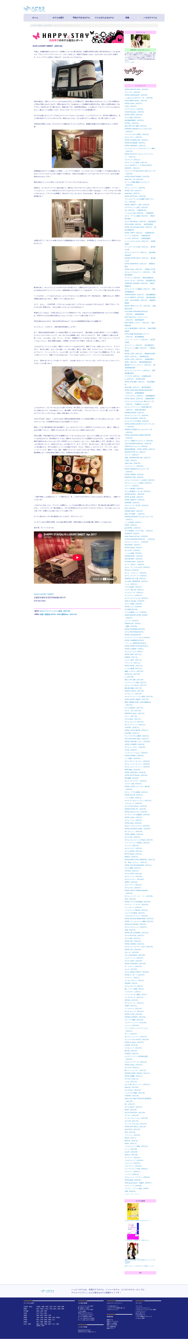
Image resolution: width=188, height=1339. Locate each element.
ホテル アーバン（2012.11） (135, 1003)
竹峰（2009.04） (131, 1191)
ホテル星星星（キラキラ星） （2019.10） (139, 531)
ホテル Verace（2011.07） (134, 1107)
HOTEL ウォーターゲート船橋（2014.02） (139, 921)
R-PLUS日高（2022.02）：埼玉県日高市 (139, 224)
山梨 (41, 1311)
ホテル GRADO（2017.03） (134, 708)
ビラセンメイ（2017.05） (134, 694)
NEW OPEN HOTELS (84, 1330)
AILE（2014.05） (131, 899)
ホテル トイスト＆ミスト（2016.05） (138, 764)
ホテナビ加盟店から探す (85, 1316)
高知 (49, 1322)
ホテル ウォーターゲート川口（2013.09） (139, 947)
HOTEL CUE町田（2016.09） (135, 744)
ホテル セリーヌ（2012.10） (135, 1011)
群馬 (63, 1308)
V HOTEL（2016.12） (132, 727)
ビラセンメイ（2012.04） (134, 1048)
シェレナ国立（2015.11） (134, 798)
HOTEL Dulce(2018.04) (133, 635)
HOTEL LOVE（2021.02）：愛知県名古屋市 (140, 354)
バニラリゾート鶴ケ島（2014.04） (137, 910)
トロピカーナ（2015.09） (134, 803)
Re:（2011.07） (130, 1104)
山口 (53, 1319)
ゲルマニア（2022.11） (133, 160)
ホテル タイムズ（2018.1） (134, 652)
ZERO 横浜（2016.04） (133, 770)
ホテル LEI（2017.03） (133, 711)
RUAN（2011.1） (131, 1138)
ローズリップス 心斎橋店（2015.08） (138, 815)
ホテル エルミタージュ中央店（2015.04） (139, 840)
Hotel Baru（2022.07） (133, 193)
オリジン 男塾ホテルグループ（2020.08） (139, 441)
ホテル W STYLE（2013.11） (135, 935)
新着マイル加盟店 (112, 1323)
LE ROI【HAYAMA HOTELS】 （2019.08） (140, 539)
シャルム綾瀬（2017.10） (134, 668)
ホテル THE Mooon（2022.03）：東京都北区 (140, 221)
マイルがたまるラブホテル (85, 1314)
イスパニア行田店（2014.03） (135, 913)
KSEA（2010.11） (131, 1143)
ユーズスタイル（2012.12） (134, 997)
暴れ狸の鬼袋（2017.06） (134, 688)
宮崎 (57, 1324)
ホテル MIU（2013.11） (133, 938)
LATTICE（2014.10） (132, 871)
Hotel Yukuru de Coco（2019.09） (137, 536)
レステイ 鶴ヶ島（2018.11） (135, 590)
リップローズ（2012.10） (134, 1008)
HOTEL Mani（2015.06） (133, 823)
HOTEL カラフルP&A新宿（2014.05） (138, 902)
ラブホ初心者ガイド (112, 1306)
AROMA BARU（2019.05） (134, 556)
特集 (127, 17)
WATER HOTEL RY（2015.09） (136, 809)
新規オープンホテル (112, 1321)
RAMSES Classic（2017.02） (135, 713)
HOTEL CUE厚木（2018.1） (135, 649)
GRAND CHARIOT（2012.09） (135, 1017)
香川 (37, 1322)
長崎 (45, 1324)
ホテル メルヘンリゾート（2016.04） (138, 767)
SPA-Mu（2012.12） (132, 1000)
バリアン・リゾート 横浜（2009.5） (137, 1188)
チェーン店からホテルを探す (86, 1320)
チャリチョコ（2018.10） (134, 595)
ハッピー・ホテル (36, 25)
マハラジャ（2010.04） (133, 1157)
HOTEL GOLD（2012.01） (134, 1065)
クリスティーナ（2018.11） (134, 592)
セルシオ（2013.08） (132, 952)
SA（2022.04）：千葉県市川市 (135, 210)
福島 (63, 1306)
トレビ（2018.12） (131, 584)
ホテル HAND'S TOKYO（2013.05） (137, 972)
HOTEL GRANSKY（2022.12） (136, 146)
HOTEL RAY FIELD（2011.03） (136, 1127)
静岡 (45, 1315)
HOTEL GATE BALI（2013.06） (136, 964)
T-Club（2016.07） (131, 750)
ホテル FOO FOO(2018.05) (134, 632)
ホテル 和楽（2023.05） (133, 117)
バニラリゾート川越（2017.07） (136, 682)
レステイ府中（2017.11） (134, 660)
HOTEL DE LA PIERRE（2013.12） (137, 933)
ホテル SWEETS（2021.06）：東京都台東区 (140, 297)
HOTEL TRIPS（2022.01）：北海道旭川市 (139, 233)
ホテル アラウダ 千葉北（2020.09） (137, 421)
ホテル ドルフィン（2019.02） (136, 573)
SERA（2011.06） (131, 1110)
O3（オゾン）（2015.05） (134, 831)
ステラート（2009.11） (133, 1172)
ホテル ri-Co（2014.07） (133, 888)
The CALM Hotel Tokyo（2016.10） (137, 739)
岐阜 (41, 1315)
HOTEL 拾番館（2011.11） (134, 1076)
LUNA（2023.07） (131, 106)
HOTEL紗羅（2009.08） (133, 1180)
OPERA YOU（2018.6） (133, 623)
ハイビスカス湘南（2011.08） (135, 1093)
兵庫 (41, 1317)
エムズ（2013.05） (131, 969)
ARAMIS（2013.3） (132, 983)
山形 (51, 1306)
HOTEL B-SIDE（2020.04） (134, 497)
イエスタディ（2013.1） (133, 992)
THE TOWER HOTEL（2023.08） (136, 101)
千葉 (51, 1308)
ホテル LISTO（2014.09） (134, 874)
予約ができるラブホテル (85, 1313)
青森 (43, 1306)
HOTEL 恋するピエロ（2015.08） (136, 812)
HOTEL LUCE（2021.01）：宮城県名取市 (139, 359)
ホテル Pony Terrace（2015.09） (136, 806)
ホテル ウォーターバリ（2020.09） (137, 415)
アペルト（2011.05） (132, 1115)
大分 (53, 1324)
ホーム (35, 17)
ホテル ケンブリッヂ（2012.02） (136, 1062)
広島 (41, 1319)
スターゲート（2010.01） (134, 1166)
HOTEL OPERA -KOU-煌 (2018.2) (136, 646)
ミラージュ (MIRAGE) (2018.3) (135, 643)
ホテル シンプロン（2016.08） (135, 747)
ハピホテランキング (112, 1309)
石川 (37, 1313)
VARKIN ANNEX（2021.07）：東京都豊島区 (140, 295)
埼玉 (47, 1308)
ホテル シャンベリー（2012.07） (136, 1037)
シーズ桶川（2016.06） (133, 758)
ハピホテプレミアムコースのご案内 (146, 1309)
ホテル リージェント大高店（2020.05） (138, 483)
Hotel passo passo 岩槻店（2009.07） (139, 1183)
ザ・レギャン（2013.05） (134, 966)
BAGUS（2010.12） (132, 1141)
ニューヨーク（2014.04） (134, 907)
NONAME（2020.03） (132, 503)
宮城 (59, 1306)
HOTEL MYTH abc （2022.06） (136, 196)
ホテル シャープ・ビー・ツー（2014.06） (139, 896)
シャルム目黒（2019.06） (134, 553)
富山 (41, 1313)
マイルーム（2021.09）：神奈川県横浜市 (139, 278)
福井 (45, 1313)
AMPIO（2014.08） (131, 882)
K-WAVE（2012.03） (132, 1053)
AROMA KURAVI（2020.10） (135, 413)
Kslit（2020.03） (130, 508)
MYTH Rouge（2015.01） (134, 854)
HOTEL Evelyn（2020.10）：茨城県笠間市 (139, 399)
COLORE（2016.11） (132, 733)
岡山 (37, 1319)
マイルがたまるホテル (104, 17)
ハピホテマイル (150, 17)
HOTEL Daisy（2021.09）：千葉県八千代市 (140, 269)
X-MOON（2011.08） (132, 1096)
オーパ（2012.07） (131, 1034)
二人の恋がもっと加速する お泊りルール (137, 1240)
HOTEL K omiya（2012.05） (135, 1042)
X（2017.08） (130, 677)
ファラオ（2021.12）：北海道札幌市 (137, 238)
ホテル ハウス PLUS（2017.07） (136, 685)
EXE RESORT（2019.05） (134, 559)
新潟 (37, 1311)
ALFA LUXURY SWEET (44, 594)
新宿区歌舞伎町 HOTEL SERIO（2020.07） (140, 449)
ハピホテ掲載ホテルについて (144, 1316)
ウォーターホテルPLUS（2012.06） (137, 1039)
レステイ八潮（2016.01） (134, 784)
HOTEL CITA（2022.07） (133, 191)
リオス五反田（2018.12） (134, 587)
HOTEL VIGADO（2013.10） (135, 944)
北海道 (38, 1306)
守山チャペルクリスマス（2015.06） (137, 826)
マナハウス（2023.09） (133, 92)
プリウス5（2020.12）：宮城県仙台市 (138, 376)
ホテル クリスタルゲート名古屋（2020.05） (140, 480)
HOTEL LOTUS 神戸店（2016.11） (137, 730)
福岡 (37, 1324)
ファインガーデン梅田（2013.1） (136, 994)
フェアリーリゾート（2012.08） (136, 1023)
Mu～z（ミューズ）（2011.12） (136, 1070)
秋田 (47, 1306)
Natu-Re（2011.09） (132, 1087)
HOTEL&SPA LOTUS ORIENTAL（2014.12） (140, 860)
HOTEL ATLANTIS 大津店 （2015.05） (138, 829)
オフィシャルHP (129, 62)
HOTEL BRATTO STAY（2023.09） (137, 89)
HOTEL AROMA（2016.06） (135, 756)
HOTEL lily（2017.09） (133, 674)
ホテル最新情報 (111, 1326)
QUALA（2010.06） (132, 1155)
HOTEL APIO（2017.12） (133, 654)
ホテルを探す (58, 17)
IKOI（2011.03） (130, 1132)
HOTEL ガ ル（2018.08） (133, 607)
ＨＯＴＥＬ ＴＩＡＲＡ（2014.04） (137, 904)
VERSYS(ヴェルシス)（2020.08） (136, 446)
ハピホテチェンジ (141, 1311)
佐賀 (41, 1324)
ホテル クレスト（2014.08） (135, 879)
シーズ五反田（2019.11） (134, 522)
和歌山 (58, 1317)
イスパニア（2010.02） (133, 1163)
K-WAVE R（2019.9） (132, 533)
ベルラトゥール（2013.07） (134, 958)
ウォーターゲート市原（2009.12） (137, 1169)
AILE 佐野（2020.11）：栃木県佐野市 (138, 387)
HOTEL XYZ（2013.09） (133, 949)
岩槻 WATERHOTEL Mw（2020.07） (138, 458)
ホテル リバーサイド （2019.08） (137, 542)
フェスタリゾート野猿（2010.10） (137, 1146)
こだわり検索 (82, 1311)
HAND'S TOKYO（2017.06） (135, 691)
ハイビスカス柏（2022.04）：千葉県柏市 (139, 213)
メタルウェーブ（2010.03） (134, 1160)
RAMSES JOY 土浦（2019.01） (136, 578)
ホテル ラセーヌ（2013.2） (134, 986)
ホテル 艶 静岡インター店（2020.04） (138, 491)
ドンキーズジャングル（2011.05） (137, 1118)
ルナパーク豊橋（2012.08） (134, 1020)
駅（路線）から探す (84, 1308)
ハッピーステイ (47, 25)
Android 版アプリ (141, 1314)
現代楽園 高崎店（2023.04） (135, 120)
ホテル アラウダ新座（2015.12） (137, 792)
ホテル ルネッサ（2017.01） (135, 722)
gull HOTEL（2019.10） (133, 528)
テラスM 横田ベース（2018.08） (136, 612)
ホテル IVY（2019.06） (133, 550)
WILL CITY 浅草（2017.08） (134, 680)
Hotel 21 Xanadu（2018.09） (135, 601)
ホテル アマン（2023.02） (134, 137)
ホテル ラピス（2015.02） (134, 848)
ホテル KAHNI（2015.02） (134, 851)
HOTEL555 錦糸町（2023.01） (135, 143)
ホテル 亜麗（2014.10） (133, 868)
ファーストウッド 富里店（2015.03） (138, 843)
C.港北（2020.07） (131, 460)
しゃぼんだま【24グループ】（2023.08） (139, 98)
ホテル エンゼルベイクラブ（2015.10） (138, 800)
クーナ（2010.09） (131, 1149)
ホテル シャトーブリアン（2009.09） (138, 1177)
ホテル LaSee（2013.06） (134, 961)
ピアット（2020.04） (132, 486)
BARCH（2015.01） (132, 857)
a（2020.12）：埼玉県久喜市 (135, 379)
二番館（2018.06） (131, 626)
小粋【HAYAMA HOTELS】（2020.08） (138, 444)
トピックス (139, 1306)
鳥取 (45, 1319)
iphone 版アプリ (140, 1313)
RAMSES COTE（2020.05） (135, 477)
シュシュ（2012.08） (132, 1025)
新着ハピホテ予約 (112, 1325)
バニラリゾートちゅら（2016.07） (137, 753)
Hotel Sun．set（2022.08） (134, 179)
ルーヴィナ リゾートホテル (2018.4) (137, 637)
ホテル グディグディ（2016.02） (136, 781)
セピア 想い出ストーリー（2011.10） (138, 1084)
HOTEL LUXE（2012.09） (134, 1014)
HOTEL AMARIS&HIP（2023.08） (136, 95)
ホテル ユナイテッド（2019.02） (136, 576)
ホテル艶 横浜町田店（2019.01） (137, 581)
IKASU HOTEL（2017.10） (134, 666)
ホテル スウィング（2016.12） (135, 725)
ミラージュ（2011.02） (133, 1135)
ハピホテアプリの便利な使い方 (116, 1308)
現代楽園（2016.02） (132, 778)
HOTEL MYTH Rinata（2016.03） (136, 775)
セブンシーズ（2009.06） (134, 1186)
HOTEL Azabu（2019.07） (134, 548)
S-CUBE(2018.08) (131, 609)
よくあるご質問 (140, 1318)
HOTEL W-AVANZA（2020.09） (136, 418)
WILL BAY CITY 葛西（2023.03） (136, 126)
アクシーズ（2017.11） (133, 663)
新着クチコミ (110, 1328)
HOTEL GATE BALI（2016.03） (136, 772)
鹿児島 (38, 1325)
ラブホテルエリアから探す (85, 1309)
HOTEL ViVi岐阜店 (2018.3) (134, 640)
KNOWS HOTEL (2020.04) (134, 494)
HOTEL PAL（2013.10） (133, 941)
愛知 (37, 1315)
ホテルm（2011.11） (132, 1079)
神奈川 (42, 1308)
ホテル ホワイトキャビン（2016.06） (138, 761)
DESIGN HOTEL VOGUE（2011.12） (138, 1073)
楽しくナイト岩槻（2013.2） (135, 989)
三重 (49, 1315)
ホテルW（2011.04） (132, 1121)
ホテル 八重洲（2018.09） (134, 604)
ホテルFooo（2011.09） (133, 1090)
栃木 (55, 1308)
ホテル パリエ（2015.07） (134, 820)
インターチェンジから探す (85, 1306)
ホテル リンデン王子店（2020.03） (137, 505)
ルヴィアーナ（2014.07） (134, 885)
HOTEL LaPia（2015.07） (134, 817)
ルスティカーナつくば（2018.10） (137, 598)
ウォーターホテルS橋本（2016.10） (137, 736)
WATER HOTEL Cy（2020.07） (136, 452)
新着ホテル (110, 1319)
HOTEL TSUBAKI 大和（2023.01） (137, 140)
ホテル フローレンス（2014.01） (136, 927)
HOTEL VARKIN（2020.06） (135, 474)
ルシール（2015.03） (132, 845)
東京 (37, 1308)
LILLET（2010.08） (132, 1152)
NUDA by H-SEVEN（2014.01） (136, 924)
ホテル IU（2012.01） (132, 1068)
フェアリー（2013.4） (132, 978)
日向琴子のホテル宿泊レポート (87, 1331)
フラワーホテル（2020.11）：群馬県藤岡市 (140, 396)
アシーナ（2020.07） (132, 455)
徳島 (41, 1322)
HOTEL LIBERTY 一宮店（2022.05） (137, 205)
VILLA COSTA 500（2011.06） (135, 1112)
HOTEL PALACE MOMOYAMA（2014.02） (139, 919)
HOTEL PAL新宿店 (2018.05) (135, 629)
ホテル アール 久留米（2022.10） (136, 162)
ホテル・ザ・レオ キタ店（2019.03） (138, 567)
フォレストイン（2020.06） (134, 466)
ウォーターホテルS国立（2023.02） (137, 134)
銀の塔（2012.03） (131, 1051)
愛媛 (45, 1322)
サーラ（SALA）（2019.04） (135, 564)
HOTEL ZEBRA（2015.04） (134, 834)
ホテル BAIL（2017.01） (133, 719)
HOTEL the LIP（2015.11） (134, 795)
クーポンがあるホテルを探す (86, 1318)
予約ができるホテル (81, 17)
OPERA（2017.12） (132, 657)
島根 (49, 1319)
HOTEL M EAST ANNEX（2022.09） (137, 176)
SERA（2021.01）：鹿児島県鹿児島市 (138, 362)
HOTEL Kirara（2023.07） (134, 103)
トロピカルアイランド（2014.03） (137, 916)
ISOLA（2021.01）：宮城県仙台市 (137, 356)
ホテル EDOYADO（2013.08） (135, 955)
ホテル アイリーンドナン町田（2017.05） (139, 696)
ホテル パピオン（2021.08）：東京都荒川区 (140, 280)
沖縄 (43, 1325)
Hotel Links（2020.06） (133, 463)
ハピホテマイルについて (143, 1308)
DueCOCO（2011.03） (133, 1129)
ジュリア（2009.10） (132, 1174)
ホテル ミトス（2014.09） (134, 876)
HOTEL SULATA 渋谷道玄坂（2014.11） (139, 865)
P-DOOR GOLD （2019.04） (135, 562)
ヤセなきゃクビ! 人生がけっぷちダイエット (137, 1220)
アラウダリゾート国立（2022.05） (137, 207)
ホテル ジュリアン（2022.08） (135, 188)
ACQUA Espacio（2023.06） (135, 112)
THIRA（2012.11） (131, 1006)
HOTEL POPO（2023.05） (134, 115)
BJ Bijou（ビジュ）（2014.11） (136, 862)
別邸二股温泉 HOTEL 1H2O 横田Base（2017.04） (59, 614)
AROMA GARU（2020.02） (134, 511)
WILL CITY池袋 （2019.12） (135, 514)
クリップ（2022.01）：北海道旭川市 (137, 235)
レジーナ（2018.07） (132, 621)
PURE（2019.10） (131, 525)
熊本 (49, 1324)
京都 (45, 1317)
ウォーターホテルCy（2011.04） (136, 1124)
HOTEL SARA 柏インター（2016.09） (138, 741)
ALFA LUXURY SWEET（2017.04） (137, 699)
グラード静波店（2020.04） (134, 488)
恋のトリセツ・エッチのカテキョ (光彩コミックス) (139, 1266)
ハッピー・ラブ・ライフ (132, 1194)
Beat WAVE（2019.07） (133, 545)
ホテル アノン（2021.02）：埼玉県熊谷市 (139, 345)
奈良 (53, 1317)
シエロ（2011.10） (131, 1082)
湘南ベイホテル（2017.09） (134, 671)
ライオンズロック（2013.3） (135, 980)
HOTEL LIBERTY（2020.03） (135, 500)
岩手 (55, 1306)
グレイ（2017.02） (131, 716)
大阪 (37, 1317)
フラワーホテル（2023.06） (134, 109)
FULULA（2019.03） (132, 570)
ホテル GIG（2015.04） (133, 837)
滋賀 (49, 1317)
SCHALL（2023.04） (132, 123)
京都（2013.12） (131, 930)
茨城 (59, 1308)
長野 (45, 1311)
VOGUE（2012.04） (132, 1045)
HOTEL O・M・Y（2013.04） (135, 975)
